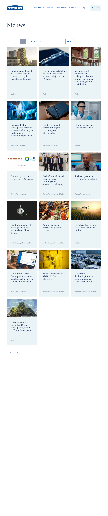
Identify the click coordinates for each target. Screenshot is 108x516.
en (98, 8)
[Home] (15, 7)
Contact (72, 8)
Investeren (38, 8)
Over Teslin (60, 8)
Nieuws (50, 8)
